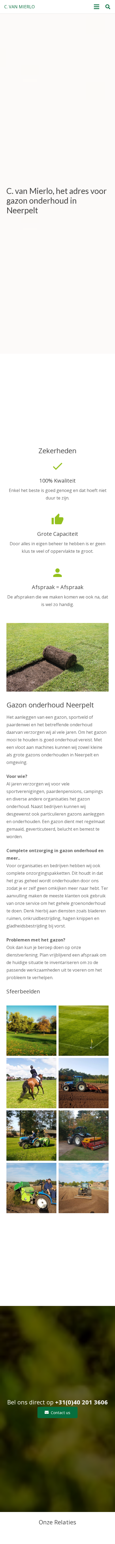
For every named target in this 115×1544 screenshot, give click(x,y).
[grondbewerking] (84, 1083)
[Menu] (96, 6)
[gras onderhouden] (31, 1188)
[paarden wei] (31, 1083)
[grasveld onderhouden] (31, 1135)
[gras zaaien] (84, 1135)
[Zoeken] (107, 6)
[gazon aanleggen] (84, 1188)
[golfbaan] (31, 1030)
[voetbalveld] (84, 1030)
